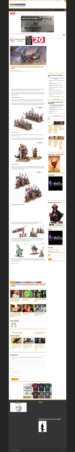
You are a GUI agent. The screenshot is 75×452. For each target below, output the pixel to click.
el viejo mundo (19, 284)
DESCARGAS (48, 9)
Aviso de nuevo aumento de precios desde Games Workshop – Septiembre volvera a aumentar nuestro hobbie (40, 346)
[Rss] (56, 1)
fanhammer (13, 70)
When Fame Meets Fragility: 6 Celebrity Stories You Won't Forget (51, 129)
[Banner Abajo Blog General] (37, 390)
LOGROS (43, 9)
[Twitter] (58, 1)
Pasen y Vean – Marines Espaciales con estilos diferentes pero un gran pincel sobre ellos (39, 332)
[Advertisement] (28, 80)
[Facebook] (57, 1)
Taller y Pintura (15, 9)
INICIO (10, 10)
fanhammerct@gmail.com (56, 251)
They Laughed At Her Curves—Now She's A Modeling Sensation (15, 299)
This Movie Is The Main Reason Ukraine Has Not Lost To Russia (56, 129)
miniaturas (32, 284)
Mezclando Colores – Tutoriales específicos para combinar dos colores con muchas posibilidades (29, 13)
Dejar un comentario (15, 71)
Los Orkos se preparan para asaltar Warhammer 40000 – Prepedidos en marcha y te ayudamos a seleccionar (16, 346)
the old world (42, 284)
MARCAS (26, 9)
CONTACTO (53, 9)
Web (12, 375)
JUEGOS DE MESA (32, 9)
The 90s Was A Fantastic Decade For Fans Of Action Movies (40, 299)
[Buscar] (65, 1)
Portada (12, 33)
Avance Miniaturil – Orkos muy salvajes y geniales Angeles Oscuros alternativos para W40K (17, 332)
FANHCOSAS (21, 9)
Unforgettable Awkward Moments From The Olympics (39, 314)
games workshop (26, 284)
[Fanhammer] (18, 5)
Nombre (12, 368)
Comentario (13, 358)
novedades (37, 284)
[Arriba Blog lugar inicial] (37, 23)
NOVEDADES (38, 9)
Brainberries (16, 302)
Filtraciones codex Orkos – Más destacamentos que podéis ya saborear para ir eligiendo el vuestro (28, 346)
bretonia (15, 33)
